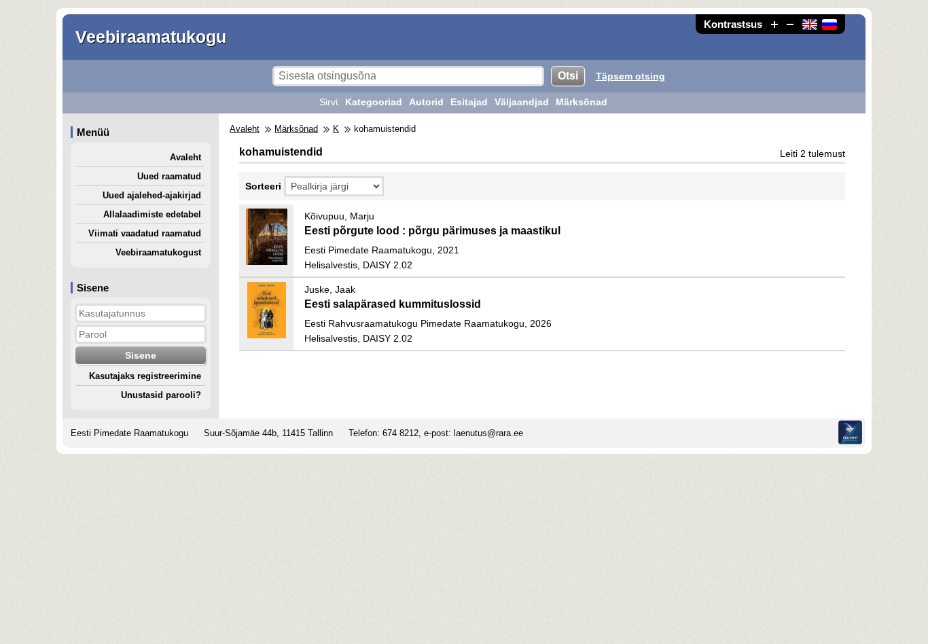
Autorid (426, 101)
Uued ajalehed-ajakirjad (152, 195)
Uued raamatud (169, 176)
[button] (774, 24)
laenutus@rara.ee (488, 433)
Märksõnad (581, 101)
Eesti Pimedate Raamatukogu (129, 433)
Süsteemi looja (850, 432)
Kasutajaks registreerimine (145, 376)
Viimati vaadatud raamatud (144, 233)
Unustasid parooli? (161, 395)
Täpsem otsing (630, 76)
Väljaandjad (522, 101)
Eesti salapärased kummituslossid (392, 304)
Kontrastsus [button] (733, 24)
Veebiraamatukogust (158, 252)
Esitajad (469, 101)
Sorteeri (263, 186)
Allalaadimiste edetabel (152, 214)
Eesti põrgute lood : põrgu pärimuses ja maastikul (432, 230)
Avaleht (185, 157)
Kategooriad (373, 101)
